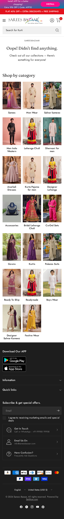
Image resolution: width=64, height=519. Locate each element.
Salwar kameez (52, 112)
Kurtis (32, 264)
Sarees (12, 112)
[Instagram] (32, 507)
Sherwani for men (52, 150)
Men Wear (32, 112)
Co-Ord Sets (52, 225)
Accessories (11, 225)
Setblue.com (32, 499)
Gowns (12, 264)
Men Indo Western (12, 150)
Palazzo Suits (52, 264)
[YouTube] (37, 507)
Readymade (32, 299)
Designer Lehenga (52, 188)
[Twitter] (26, 507)
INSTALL (50, 4)
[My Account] (52, 20)
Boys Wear (52, 299)
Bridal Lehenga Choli (32, 227)
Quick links (9, 390)
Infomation (9, 380)
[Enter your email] (58, 411)
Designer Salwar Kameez (12, 337)
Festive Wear (32, 335)
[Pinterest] (43, 507)
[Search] (57, 30)
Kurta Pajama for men (32, 188)
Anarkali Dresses (11, 188)
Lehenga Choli (32, 148)
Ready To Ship (11, 299)
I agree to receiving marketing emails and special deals (33, 419)
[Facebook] (21, 507)
